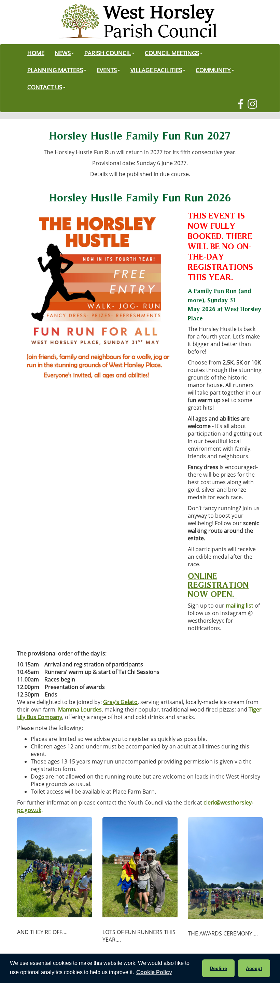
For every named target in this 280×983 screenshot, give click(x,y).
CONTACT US (44, 87)
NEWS (63, 53)
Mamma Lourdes (80, 709)
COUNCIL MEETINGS (172, 53)
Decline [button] (218, 968)
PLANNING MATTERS (55, 70)
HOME (35, 53)
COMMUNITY (213, 70)
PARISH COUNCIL (107, 53)
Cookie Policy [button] (154, 972)
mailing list (239, 605)
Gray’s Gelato (120, 702)
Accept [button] (254, 968)
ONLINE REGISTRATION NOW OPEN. (218, 585)
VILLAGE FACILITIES (156, 70)
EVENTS (107, 70)
